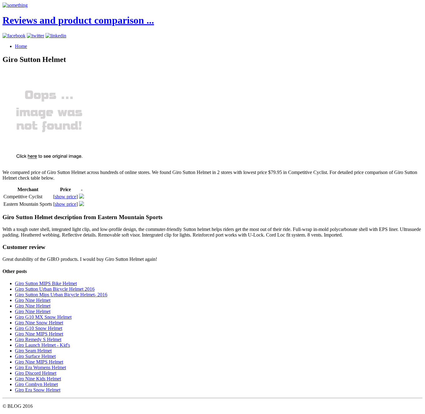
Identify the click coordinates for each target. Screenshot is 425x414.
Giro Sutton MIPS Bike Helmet (46, 283)
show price (65, 196)
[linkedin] (55, 35)
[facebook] (14, 35)
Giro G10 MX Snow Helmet (43, 317)
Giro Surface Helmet (35, 356)
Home (21, 46)
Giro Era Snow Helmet (37, 390)
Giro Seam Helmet (33, 350)
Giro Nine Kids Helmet (38, 378)
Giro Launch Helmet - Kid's (42, 345)
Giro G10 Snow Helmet (38, 328)
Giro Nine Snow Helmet (39, 322)
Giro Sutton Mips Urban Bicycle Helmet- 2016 (61, 294)
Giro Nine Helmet (32, 300)
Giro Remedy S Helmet (38, 339)
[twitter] (35, 35)
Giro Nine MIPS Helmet (39, 333)
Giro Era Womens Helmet (40, 367)
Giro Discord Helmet (35, 373)
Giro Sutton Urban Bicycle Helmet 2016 (55, 289)
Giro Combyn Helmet (36, 384)
